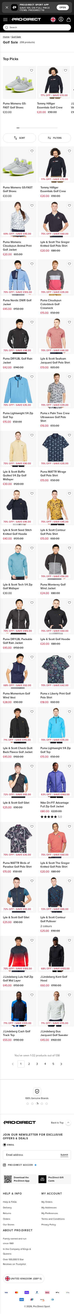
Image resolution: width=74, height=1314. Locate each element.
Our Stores (8, 1224)
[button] (7, 7)
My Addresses (49, 1207)
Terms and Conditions (53, 1219)
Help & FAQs (10, 1202)
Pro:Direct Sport (41, 1306)
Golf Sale (16, 37)
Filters (57, 138)
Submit (64, 1155)
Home (6, 37)
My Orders (46, 1202)
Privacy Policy (48, 1224)
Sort (22, 138)
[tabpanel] (37, 1155)
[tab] (8, 1144)
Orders (6, 1219)
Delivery (7, 1207)
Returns (7, 1213)
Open (62, 7)
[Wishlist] (32, 70)
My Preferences (49, 1213)
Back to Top (57, 1122)
